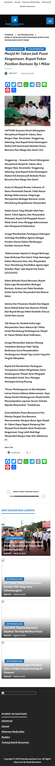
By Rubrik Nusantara (32, 762)
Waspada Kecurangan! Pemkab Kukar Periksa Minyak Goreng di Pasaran (23, 668)
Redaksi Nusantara (27, 6)
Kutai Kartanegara (36, 49)
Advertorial (46, 2)
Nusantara (8, 2)
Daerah (17, 2)
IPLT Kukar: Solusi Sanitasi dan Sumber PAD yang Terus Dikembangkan (22, 586)
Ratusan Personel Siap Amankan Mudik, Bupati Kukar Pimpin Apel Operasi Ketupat (23, 545)
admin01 (13, 73)
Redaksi (6, 737)
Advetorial (7, 720)
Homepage (9, 35)
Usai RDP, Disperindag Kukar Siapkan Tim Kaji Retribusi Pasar (23, 629)
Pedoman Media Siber (31, 2)
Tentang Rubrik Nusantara (15, 742)
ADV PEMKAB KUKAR (25, 35)
